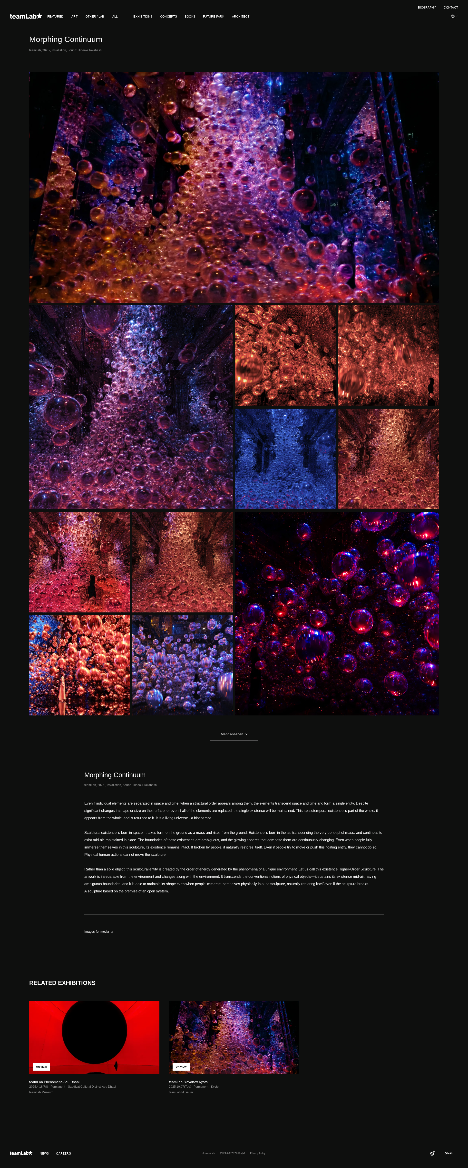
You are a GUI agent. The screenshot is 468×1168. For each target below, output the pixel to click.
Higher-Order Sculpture (357, 869)
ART (74, 16)
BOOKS (190, 16)
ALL (115, 16)
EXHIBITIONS (142, 16)
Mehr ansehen (232, 734)
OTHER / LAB (95, 16)
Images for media (96, 931)
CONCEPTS (168, 16)
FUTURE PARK (213, 16)
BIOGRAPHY (427, 7)
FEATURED (55, 16)
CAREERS (63, 1153)
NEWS (44, 1153)
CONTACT (451, 7)
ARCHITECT (240, 16)
